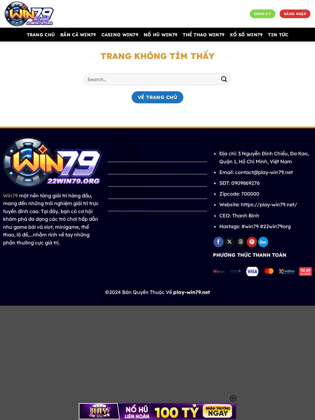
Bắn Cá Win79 (78, 35)
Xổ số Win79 (246, 35)
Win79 (10, 195)
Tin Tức (278, 35)
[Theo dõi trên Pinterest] (252, 242)
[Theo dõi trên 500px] (263, 242)
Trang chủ (41, 35)
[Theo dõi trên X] (230, 242)
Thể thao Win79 (203, 35)
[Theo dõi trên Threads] (241, 242)
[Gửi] (224, 79)
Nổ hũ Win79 (160, 35)
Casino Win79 (120, 35)
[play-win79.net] (35, 14)
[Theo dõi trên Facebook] (218, 242)
